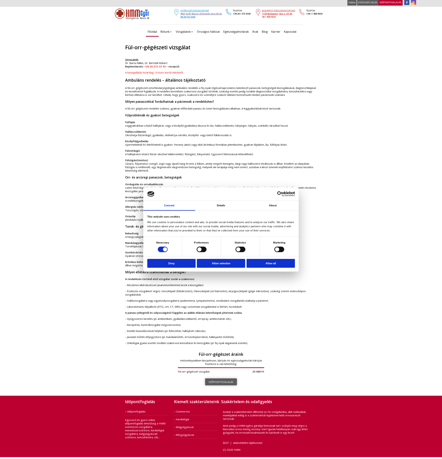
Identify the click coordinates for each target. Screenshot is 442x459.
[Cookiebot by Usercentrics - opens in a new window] (280, 193)
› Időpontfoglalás (135, 411)
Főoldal (152, 32)
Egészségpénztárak (236, 32)
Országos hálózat (208, 32)
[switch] (201, 249)
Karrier (275, 32)
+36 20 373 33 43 (155, 66)
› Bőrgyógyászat (184, 435)
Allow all (271, 263)
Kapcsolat (290, 32)
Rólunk (166, 32)
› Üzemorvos (182, 411)
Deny (171, 263)
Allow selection (221, 263)
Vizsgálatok (185, 32)
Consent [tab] (169, 205)
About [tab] (273, 205)
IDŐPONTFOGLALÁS (221, 382)
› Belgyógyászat (184, 427)
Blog (265, 32)
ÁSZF (226, 442)
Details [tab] (221, 205)
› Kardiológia (181, 419)
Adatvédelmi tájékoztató (247, 442)
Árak (255, 32)
